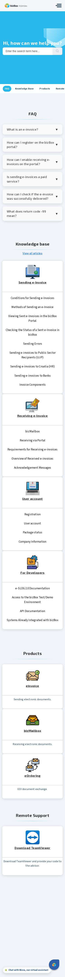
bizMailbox (32, 431)
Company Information (32, 542)
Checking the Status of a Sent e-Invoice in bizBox (32, 332)
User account (32, 523)
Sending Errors (32, 344)
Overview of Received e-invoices (32, 459)
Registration (32, 514)
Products (45, 88)
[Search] (57, 51)
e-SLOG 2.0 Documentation (32, 588)
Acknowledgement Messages (32, 468)
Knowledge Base (24, 88)
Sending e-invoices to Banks (32, 376)
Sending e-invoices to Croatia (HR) (32, 366)
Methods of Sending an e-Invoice (32, 307)
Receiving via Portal (32, 440)
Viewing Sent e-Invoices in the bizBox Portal (32, 318)
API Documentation (32, 611)
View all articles (32, 253)
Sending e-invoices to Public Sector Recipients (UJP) (32, 355)
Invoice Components (32, 385)
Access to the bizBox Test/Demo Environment (32, 599)
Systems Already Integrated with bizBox (32, 620)
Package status (32, 532)
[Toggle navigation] (58, 5)
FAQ (7, 88)
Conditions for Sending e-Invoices (32, 298)
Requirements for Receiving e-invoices (32, 449)
